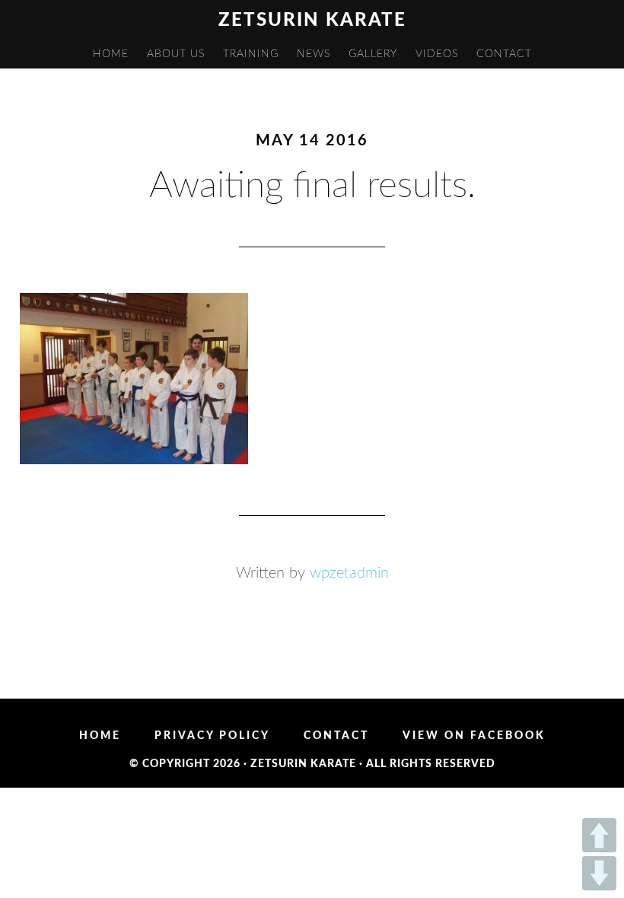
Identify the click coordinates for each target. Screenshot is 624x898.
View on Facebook (474, 736)
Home (100, 736)
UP (599, 835)
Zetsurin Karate (312, 20)
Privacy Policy (212, 736)
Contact (336, 736)
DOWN (599, 873)
